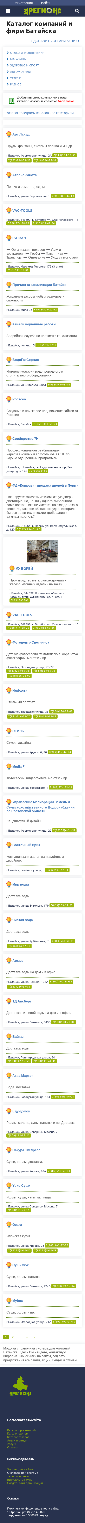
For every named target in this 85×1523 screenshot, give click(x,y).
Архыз (17, 960)
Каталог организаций (21, 1430)
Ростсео (19, 399)
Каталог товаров (18, 1437)
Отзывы (12, 1447)
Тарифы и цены (18, 1476)
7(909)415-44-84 (60, 752)
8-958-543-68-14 (59, 384)
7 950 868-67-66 (44, 223)
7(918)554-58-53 (64, 155)
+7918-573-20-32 (45, 309)
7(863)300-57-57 (57, 1245)
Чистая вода (22, 920)
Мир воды (20, 884)
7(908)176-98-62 (61, 711)
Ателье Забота (24, 175)
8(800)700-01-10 (64, 1321)
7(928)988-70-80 (63, 1022)
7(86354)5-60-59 (45, 1250)
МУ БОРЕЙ (24, 568)
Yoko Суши (21, 1185)
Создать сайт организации (25, 1483)
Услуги (15, 78)
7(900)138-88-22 (18, 1135)
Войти (45, 2)
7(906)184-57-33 (19, 946)
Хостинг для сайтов (20, 1469)
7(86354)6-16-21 (63, 1096)
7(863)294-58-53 (19, 160)
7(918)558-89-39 (44, 670)
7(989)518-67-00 (59, 1171)
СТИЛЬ (18, 731)
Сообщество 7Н (25, 438)
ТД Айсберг (21, 1001)
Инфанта (19, 690)
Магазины (18, 59)
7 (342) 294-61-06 (28, 529)
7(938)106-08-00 (19, 675)
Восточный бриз (26, 845)
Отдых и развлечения (27, 53)
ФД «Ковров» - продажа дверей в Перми (45, 485)
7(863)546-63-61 (63, 941)
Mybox (17, 1300)
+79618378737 (46, 345)
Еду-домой (21, 1111)
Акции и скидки (17, 1440)
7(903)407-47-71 (57, 869)
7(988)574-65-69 (61, 787)
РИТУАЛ (19, 238)
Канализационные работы (34, 324)
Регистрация (23, 2)
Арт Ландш (21, 134)
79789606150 (38, 470)
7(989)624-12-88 (45, 716)
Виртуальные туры (19, 1479)
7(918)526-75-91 (45, 160)
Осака (17, 1224)
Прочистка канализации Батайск (39, 285)
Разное (15, 84)
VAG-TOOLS (22, 210)
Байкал (18, 1036)
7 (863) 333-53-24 (45, 424)
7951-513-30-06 (18, 270)
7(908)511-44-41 (44, 1061)
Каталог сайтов (17, 1433)
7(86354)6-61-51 (64, 830)
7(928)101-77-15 (18, 1210)
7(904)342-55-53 (18, 1061)
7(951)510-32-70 (19, 716)
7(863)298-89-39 (18, 670)
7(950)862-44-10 (63, 196)
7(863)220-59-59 (19, 986)
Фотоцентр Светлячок (30, 642)
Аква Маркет (22, 1075)
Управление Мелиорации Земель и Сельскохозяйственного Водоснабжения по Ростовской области (40, 806)
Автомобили (20, 72)
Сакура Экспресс (26, 1150)
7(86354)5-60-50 (19, 1250)
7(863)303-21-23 (62, 905)
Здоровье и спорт (24, 65)
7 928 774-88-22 (18, 223)
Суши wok (20, 1265)
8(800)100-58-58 (61, 981)
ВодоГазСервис (25, 360)
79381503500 (20, 600)
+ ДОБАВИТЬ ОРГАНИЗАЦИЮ (55, 40)
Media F (18, 766)
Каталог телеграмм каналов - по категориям (40, 112)
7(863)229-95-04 (63, 1286)
